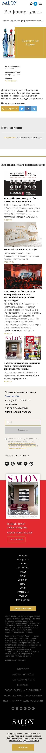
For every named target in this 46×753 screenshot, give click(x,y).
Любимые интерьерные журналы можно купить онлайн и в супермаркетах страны (22, 365)
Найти (31, 3)
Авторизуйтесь (10, 138)
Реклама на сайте (23, 674)
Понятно (23, 747)
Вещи (23, 571)
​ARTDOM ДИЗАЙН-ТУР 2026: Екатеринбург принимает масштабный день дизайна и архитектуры (19, 296)
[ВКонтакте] (28, 108)
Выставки (23, 579)
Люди (23, 575)
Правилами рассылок (17, 448)
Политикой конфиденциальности (22, 446)
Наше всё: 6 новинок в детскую (20, 249)
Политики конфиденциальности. (24, 740)
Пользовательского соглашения (22, 443)
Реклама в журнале (23, 679)
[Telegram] (34, 108)
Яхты (23, 584)
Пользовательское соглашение (23, 695)
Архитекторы (23, 567)
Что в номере (16, 539)
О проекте (23, 669)
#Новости (8, 220)
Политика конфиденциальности (23, 700)
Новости (23, 555)
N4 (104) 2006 (10, 81)
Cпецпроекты (23, 600)
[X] (22, 108)
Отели (23, 588)
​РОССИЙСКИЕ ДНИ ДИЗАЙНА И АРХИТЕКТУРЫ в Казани (22, 200)
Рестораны (23, 592)
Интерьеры (23, 559)
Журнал (23, 596)
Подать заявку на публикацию (23, 690)
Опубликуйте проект (23, 608)
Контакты (23, 685)
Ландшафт (23, 563)
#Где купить (9, 262)
